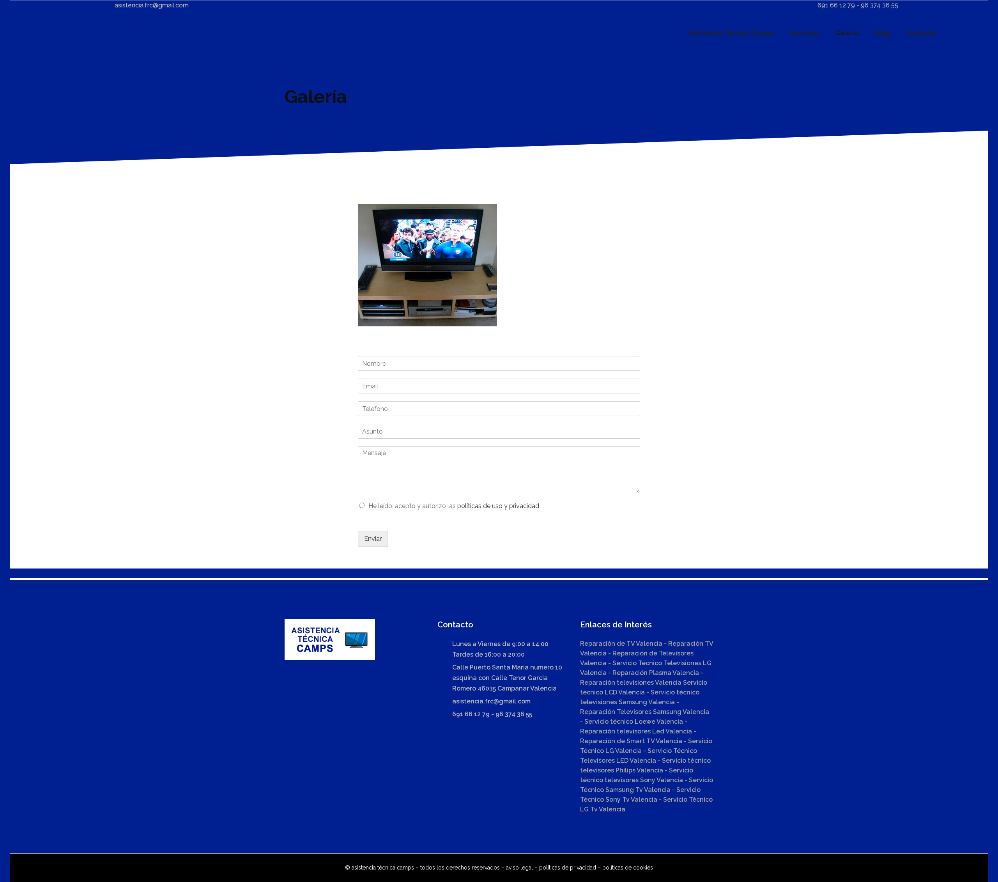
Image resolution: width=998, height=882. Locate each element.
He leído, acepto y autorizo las (453, 506)
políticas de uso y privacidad (498, 506)
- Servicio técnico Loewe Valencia (632, 721)
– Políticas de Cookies (624, 867)
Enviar (373, 538)
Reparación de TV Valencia (621, 643)
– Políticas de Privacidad (564, 867)
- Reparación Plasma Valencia (653, 673)
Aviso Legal (519, 867)
